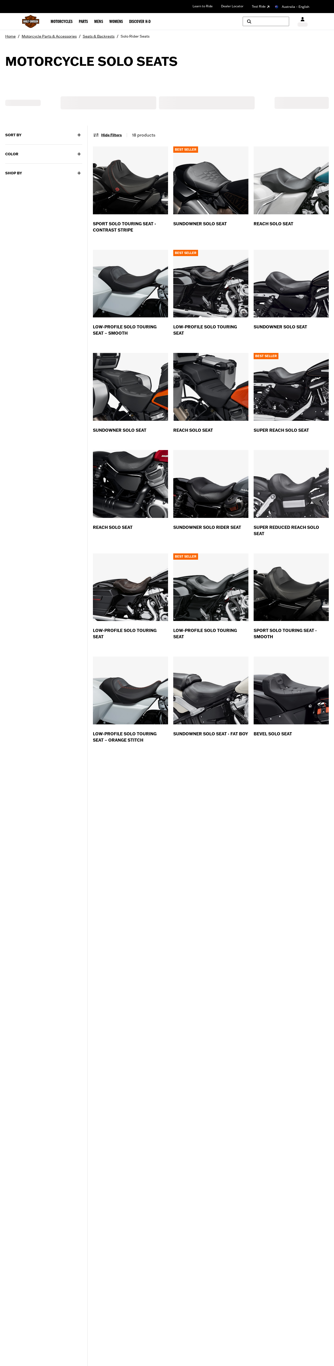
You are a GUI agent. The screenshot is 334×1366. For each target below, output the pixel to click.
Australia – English (295, 7)
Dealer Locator (232, 6)
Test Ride (259, 6)
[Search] (266, 21)
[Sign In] (302, 21)
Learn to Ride (203, 6)
